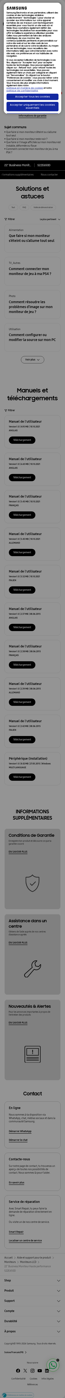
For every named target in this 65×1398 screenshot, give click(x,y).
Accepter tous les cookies (32, 96)
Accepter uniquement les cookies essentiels (32, 106)
